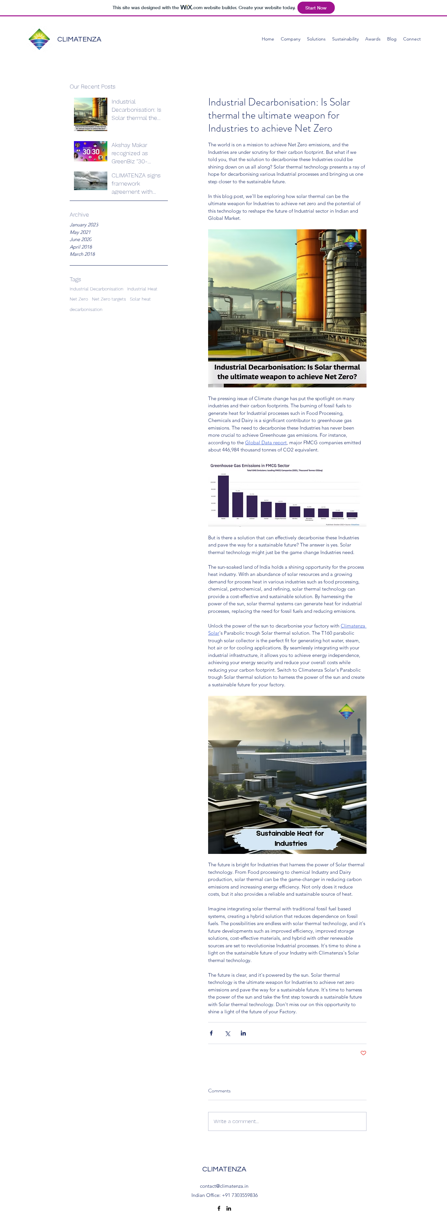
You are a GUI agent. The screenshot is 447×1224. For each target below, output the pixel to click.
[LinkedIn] (228, 1208)
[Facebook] (219, 1208)
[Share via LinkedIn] (243, 1033)
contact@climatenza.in (224, 1186)
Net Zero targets (109, 299)
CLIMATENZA (79, 39)
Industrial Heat (142, 288)
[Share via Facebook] (211, 1033)
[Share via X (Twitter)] (227, 1033)
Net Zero (79, 299)
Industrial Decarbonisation (96, 288)
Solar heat (140, 299)
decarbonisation (86, 309)
